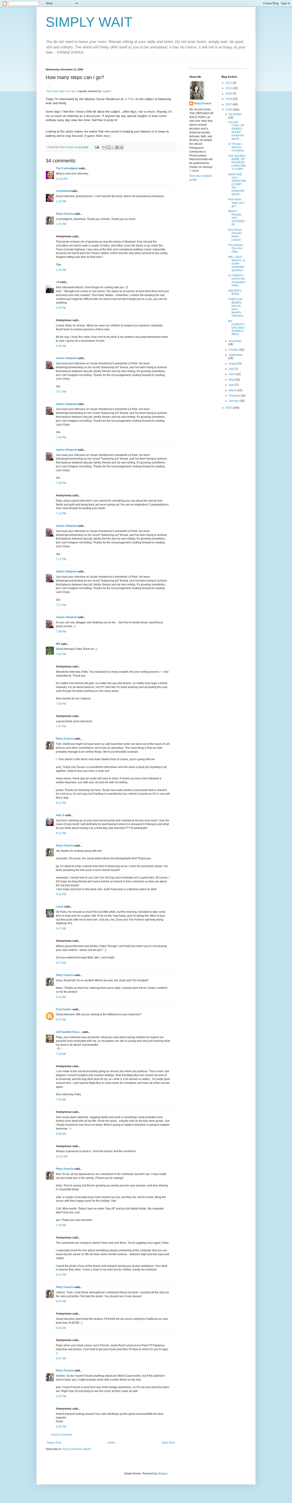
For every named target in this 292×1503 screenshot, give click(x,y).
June (232, 374)
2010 (229, 88)
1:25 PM (61, 224)
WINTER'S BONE (234, 292)
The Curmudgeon (67, 168)
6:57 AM (61, 1019)
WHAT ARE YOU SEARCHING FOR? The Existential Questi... (237, 184)
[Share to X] (113, 147)
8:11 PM (61, 802)
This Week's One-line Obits (235, 248)
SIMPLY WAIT (89, 22)
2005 (229, 407)
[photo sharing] (47, 87)
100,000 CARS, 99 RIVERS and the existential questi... (236, 130)
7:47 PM (61, 726)
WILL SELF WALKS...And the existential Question (236, 263)
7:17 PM (61, 605)
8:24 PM (61, 1301)
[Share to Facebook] (117, 147)
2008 (229, 99)
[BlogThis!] (108, 147)
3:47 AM (61, 928)
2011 (229, 83)
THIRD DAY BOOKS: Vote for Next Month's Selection (235, 307)
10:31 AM (62, 1156)
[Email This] (104, 147)
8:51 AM (61, 1358)
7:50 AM (61, 1099)
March (233, 390)
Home (111, 1442)
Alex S (60, 815)
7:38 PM (61, 631)
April (232, 384)
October (234, 349)
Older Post (168, 1442)
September (235, 355)
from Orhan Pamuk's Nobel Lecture (235, 234)
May (232, 379)
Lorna (59, 906)
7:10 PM (61, 513)
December (235, 114)
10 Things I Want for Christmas (236, 147)
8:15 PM (61, 1274)
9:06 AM (61, 1328)
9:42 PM (61, 894)
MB (58, 644)
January (234, 400)
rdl (57, 282)
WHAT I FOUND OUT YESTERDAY (236, 218)
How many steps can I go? (61, 91)
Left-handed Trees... (68, 1032)
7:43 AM (61, 1054)
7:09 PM (61, 483)
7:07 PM (61, 391)
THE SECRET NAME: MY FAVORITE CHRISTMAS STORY (237, 162)
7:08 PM (61, 437)
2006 (229, 109)
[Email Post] (97, 147)
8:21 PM (61, 833)
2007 (229, 104)
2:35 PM (61, 308)
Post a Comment (61, 1434)
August (233, 363)
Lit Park (129, 99)
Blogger (162, 1473)
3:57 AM (61, 962)
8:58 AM (61, 1133)
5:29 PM (61, 1396)
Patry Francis (64, 213)
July (232, 368)
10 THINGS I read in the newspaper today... (236, 280)
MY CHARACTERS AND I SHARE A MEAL (236, 328)
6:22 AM (61, 997)
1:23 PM (61, 201)
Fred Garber (64, 1009)
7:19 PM (61, 1225)
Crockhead (63, 191)
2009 (229, 93)
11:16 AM (61, 178)
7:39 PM (61, 654)
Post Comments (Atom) (77, 1449)
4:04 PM (61, 346)
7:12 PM (61, 559)
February (235, 395)
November (235, 341)
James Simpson (66, 358)
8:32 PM (61, 1426)
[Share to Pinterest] (121, 147)
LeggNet (106, 91)
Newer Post (54, 1442)
